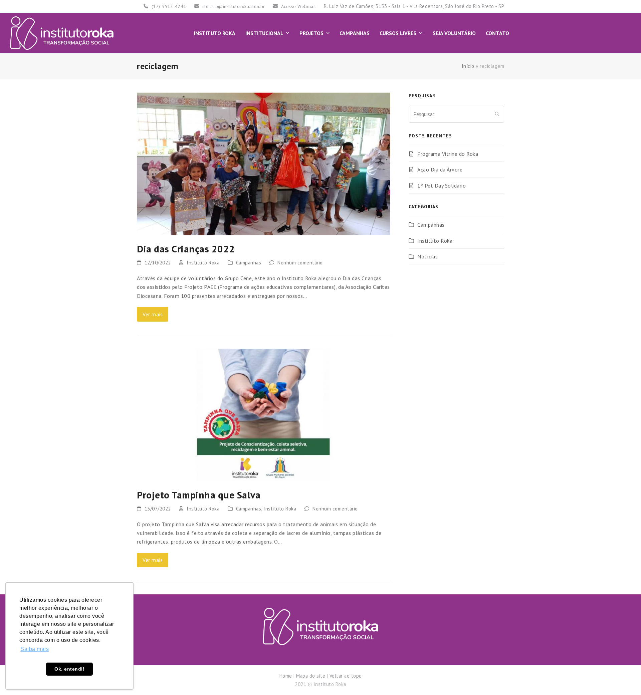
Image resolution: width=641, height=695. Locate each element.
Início (468, 66)
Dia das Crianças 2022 (186, 248)
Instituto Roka (203, 262)
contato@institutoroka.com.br (233, 6)
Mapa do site (310, 676)
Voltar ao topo (346, 676)
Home (285, 676)
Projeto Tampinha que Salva (198, 494)
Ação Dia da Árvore (439, 169)
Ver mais (153, 314)
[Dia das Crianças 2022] (263, 163)
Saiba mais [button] (34, 649)
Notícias (427, 256)
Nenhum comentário (300, 262)
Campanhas (248, 262)
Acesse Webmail (298, 6)
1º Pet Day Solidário (441, 185)
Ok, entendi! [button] (69, 669)
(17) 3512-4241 (169, 6)
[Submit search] (497, 114)
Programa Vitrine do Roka (447, 153)
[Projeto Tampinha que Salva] (263, 414)
